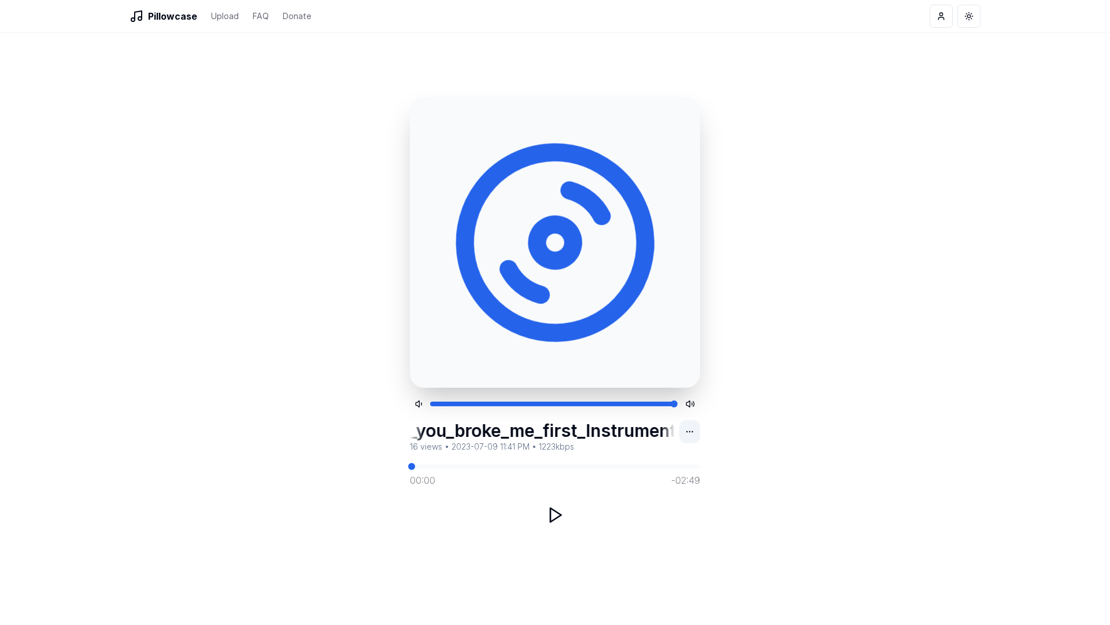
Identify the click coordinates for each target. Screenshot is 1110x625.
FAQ (261, 16)
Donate (297, 16)
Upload (225, 16)
